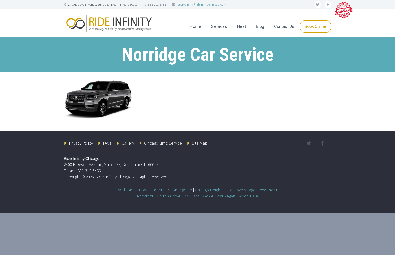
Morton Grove (168, 196)
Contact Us (284, 26)
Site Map (199, 143)
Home (195, 26)
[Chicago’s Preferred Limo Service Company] (344, 9)
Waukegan (225, 196)
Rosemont (267, 189)
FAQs (107, 143)
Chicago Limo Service (163, 143)
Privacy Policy (81, 143)
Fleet (241, 26)
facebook (327, 4)
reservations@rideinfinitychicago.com (201, 5)
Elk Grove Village (240, 189)
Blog (260, 26)
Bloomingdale (179, 189)
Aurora (141, 189)
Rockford (145, 196)
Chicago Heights (209, 189)
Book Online (315, 26)
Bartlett (157, 189)
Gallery (128, 143)
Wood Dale (248, 196)
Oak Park (191, 196)
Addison (125, 189)
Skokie (208, 196)
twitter (317, 4)
